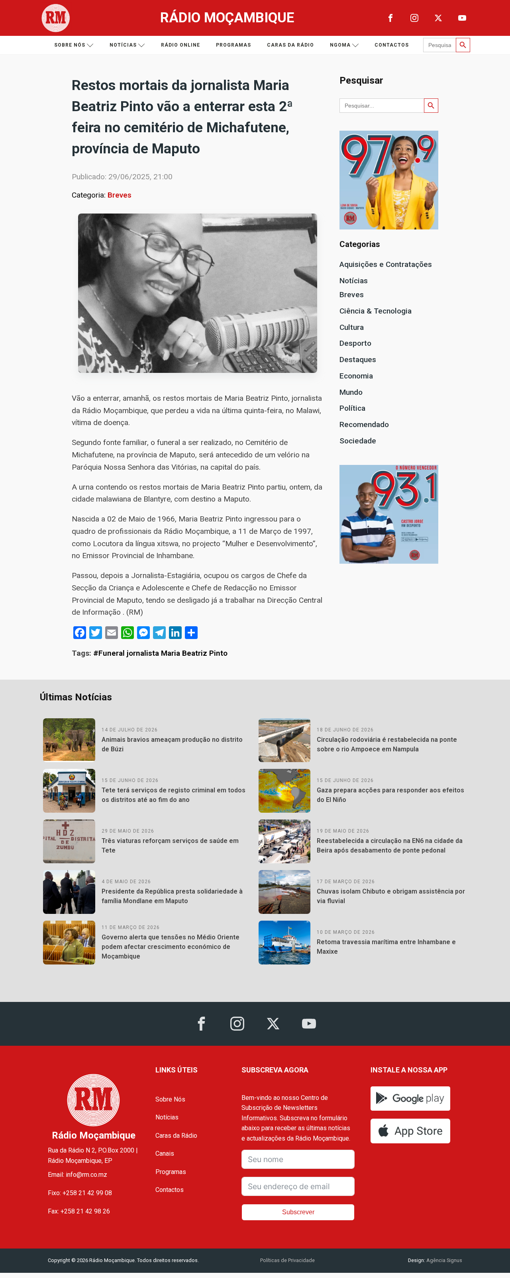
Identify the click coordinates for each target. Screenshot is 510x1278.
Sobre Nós (170, 1099)
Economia (356, 375)
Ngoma (340, 45)
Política (352, 408)
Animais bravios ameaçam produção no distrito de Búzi (172, 744)
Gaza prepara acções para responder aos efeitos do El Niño (390, 795)
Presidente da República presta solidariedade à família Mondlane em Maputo (172, 896)
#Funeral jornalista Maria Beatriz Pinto (160, 653)
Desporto (355, 343)
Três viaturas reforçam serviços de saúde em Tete (170, 845)
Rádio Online (180, 45)
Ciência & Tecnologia (375, 311)
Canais (164, 1153)
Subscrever (298, 1212)
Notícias (123, 45)
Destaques (357, 359)
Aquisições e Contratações (385, 264)
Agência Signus (443, 1260)
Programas (233, 45)
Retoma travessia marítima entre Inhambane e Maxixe (386, 946)
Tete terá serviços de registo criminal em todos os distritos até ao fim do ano (173, 795)
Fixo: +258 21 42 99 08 (80, 1193)
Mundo (351, 392)
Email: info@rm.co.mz (77, 1174)
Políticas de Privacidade (287, 1260)
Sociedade (357, 440)
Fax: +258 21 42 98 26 (79, 1211)
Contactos (392, 45)
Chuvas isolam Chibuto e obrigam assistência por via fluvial (391, 896)
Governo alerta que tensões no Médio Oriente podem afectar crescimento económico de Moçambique (170, 946)
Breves (119, 195)
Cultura (351, 327)
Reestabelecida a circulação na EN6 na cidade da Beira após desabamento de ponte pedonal (390, 845)
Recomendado (364, 424)
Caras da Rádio (290, 45)
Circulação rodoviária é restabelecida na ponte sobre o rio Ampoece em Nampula (387, 744)
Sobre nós (69, 45)
